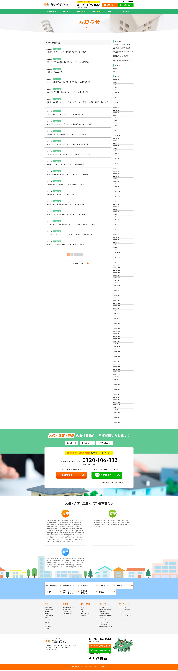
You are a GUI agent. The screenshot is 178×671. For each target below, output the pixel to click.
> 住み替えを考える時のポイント (106, 626)
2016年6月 (116, 389)
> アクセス (46, 628)
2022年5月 (116, 209)
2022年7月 (116, 204)
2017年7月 (116, 356)
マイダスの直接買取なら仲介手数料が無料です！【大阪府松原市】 (68, 82)
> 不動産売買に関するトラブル (105, 615)
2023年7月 (116, 173)
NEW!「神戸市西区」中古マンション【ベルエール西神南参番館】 (68, 92)
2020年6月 (116, 267)
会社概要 (125, 11)
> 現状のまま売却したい (68, 613)
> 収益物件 (121, 620)
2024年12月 (116, 130)
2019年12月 (116, 282)
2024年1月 (116, 158)
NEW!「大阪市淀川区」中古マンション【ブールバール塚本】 (67, 214)
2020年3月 (116, 275)
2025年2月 (116, 125)
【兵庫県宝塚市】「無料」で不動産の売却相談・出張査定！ (66, 184)
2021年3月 (116, 244)
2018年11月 (116, 316)
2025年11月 (116, 102)
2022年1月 (116, 219)
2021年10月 (116, 227)
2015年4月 (116, 425)
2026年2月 (116, 95)
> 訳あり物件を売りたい (68, 607)
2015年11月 (116, 407)
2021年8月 (116, 232)
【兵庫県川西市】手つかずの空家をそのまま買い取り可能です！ (68, 52)
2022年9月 (116, 199)
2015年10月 (116, 409)
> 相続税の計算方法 (103, 624)
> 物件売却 (46, 611)
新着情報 (115, 68)
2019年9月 (116, 290)
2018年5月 (116, 331)
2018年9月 (116, 321)
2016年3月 (116, 397)
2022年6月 (116, 206)
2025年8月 (116, 110)
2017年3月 (116, 366)
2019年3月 (116, 305)
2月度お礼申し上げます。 (55, 72)
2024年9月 (116, 138)
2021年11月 (116, 224)
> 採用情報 (46, 624)
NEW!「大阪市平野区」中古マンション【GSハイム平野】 (66, 244)
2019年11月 (116, 285)
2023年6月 (116, 176)
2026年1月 (116, 97)
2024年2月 (116, 156)
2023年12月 (116, 161)
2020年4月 (116, 272)
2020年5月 (116, 270)
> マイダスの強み (48, 607)
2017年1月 (116, 371)
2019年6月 (116, 298)
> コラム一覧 (101, 607)
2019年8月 (116, 293)
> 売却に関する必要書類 (104, 613)
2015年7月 (116, 417)
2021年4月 (116, 242)
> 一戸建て (83, 611)
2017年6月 (116, 359)
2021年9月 (116, 229)
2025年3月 (116, 123)
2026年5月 (116, 87)
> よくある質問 (47, 620)
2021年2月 (116, 247)
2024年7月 (116, 143)
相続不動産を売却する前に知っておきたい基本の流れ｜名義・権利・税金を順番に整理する (123, 59)
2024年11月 (116, 133)
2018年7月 (116, 326)
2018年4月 (116, 333)
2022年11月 (116, 194)
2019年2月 (116, 308)
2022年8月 (116, 201)
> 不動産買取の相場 (103, 611)
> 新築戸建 (121, 611)
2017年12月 (116, 343)
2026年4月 (116, 90)
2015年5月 (116, 422)
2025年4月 (116, 120)
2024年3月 (116, 153)
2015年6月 (116, 420)
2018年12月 (116, 313)
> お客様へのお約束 (48, 615)
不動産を (81, 11)
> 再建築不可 (83, 615)
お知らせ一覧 (78, 263)
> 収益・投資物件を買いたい (125, 609)
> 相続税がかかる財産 (103, 622)
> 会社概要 (46, 622)
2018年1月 (116, 341)
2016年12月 (116, 374)
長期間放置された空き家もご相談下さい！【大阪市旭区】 (66, 164)
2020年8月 (116, 262)
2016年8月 (116, 384)
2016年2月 (116, 399)
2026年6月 (116, 84)
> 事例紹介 (46, 618)
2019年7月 (116, 295)
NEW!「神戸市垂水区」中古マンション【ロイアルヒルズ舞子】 (68, 144)
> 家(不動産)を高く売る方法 (105, 609)
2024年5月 (116, 148)
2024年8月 (116, 140)
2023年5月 (116, 178)
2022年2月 (116, 216)
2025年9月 (116, 107)
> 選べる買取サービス (49, 609)
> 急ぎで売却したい (67, 611)
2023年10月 (116, 166)
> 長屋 (82, 609)
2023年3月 (116, 183)
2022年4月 (116, 211)
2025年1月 (116, 128)
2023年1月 (116, 189)
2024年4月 (116, 150)
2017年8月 (116, 354)
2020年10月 (116, 257)
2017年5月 (116, 361)
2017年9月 (116, 351)
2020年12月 (116, 252)
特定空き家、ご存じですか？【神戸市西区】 (61, 194)
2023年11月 (116, 163)
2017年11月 (116, 346)
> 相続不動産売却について (104, 620)
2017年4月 (116, 364)
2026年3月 (116, 92)
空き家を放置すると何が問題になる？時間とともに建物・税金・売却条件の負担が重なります (123, 55)
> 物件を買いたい (122, 607)
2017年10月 (116, 349)
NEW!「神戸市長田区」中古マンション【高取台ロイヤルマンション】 (70, 124)
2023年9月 (116, 168)
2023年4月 (116, 181)
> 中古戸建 (121, 613)
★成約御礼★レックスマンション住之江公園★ (122, 44)
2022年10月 (116, 196)
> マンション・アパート (86, 613)
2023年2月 (116, 186)
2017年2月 (116, 369)
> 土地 (82, 618)
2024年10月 (116, 135)
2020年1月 (116, 280)
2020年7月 (116, 265)
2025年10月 (116, 105)
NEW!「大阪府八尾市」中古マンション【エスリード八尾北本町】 (68, 174)
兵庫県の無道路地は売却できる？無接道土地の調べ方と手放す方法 (123, 52)
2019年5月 (116, 300)
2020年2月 (116, 277)
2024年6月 (116, 145)
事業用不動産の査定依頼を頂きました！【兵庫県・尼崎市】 (66, 204)
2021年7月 (116, 234)
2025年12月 (116, 100)
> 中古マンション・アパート (125, 615)
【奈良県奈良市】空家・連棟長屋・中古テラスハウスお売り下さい (69, 154)
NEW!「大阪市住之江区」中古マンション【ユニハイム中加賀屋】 (68, 62)
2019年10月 (116, 288)
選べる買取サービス (52, 11)
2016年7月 (116, 387)
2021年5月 (116, 239)
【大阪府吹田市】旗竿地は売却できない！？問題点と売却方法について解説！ (72, 224)
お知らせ (115, 71)
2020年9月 (116, 260)
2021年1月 (116, 250)
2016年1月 (116, 402)
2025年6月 (116, 115)
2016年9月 (116, 382)
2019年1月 (116, 310)
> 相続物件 (46, 613)
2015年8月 (116, 415)
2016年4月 (116, 394)
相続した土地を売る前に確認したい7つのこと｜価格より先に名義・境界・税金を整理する (123, 48)
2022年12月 (116, 191)
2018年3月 (116, 336)
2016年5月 (116, 392)
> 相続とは (101, 618)
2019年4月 (116, 303)
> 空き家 (82, 607)
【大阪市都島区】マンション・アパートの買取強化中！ (65, 114)
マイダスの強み (67, 11)
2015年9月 (116, 412)
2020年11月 (116, 255)
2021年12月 (116, 222)
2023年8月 (116, 171)
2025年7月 (116, 112)
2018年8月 (116, 323)
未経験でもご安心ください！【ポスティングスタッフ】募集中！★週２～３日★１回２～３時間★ (77, 103)
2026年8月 (116, 79)
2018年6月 (116, 328)
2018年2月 (116, 338)
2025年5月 (116, 117)
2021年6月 (116, 237)
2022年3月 (116, 214)
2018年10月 (116, 318)
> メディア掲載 (47, 626)
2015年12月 (116, 404)
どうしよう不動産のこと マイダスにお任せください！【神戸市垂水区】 (70, 234)
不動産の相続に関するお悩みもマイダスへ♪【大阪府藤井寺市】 (68, 134)
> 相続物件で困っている (68, 609)
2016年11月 (116, 376)
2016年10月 (116, 379)
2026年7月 (116, 82)
